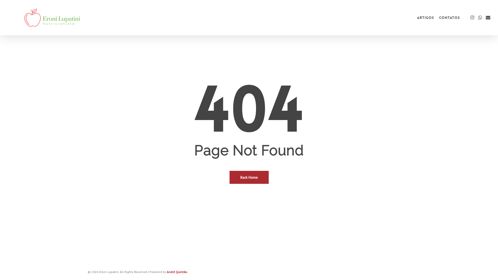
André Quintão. (177, 272)
